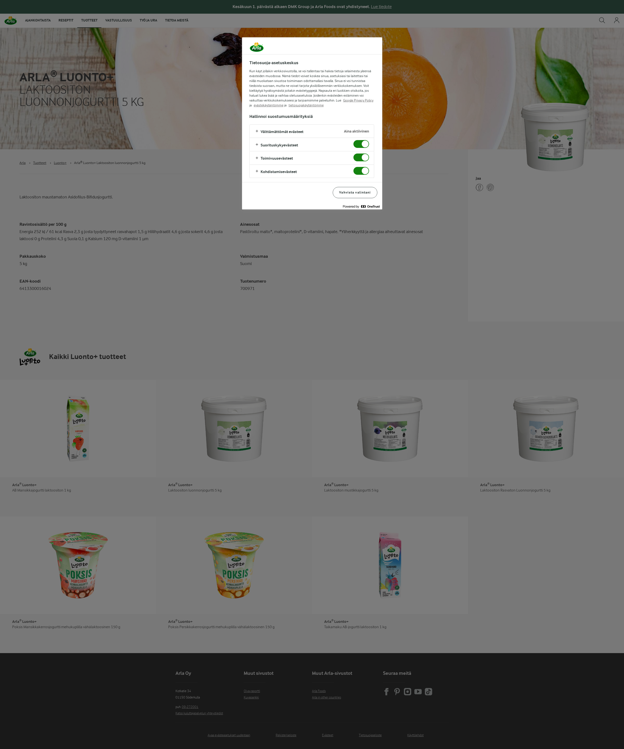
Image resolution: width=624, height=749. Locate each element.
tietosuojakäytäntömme (306, 105)
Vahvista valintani (355, 192)
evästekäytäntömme (268, 105)
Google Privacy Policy (358, 100)
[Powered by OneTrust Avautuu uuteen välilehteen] (361, 206)
